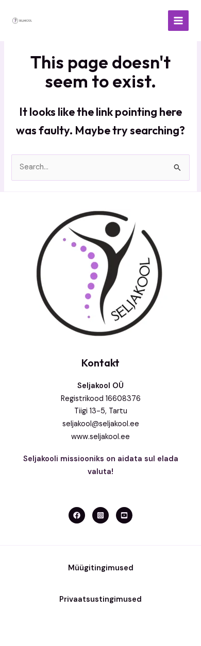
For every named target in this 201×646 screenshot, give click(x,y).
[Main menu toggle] (178, 20)
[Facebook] (77, 515)
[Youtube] (124, 515)
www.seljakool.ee (100, 437)
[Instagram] (100, 515)
